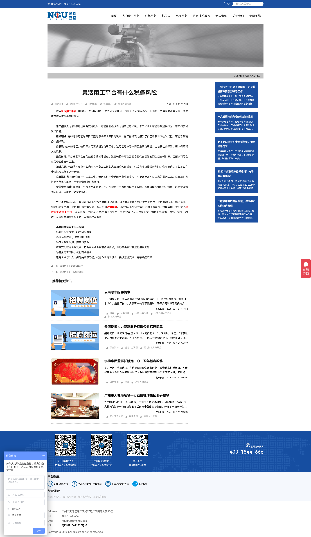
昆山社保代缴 (69, 496)
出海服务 (181, 16)
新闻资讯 (221, 16)
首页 (114, 16)
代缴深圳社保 (54, 496)
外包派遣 (245, 76)
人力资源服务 (130, 16)
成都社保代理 (99, 496)
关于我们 (238, 16)
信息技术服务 (201, 16)
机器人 (166, 16)
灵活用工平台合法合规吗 (72, 266)
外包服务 (150, 16)
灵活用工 (255, 76)
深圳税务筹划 (84, 496)
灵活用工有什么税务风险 (72, 272)
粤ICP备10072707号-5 (74, 525)
